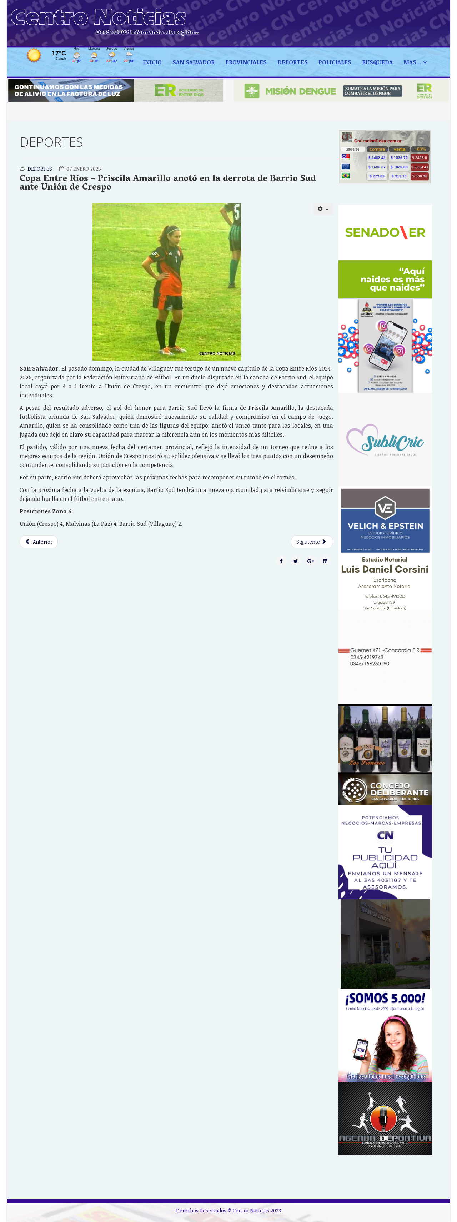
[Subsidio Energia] (115, 90)
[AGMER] (385, 345)
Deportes (39, 168)
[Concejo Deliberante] (385, 790)
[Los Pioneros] (385, 739)
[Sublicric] (385, 440)
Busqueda (377, 62)
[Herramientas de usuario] (323, 209)
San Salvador (193, 62)
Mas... (412, 62)
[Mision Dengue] (341, 90)
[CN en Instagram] (385, 1035)
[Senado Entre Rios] (385, 252)
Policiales (334, 62)
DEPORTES (292, 62)
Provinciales (246, 62)
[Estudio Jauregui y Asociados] (385, 657)
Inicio (152, 62)
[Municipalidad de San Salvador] (385, 944)
